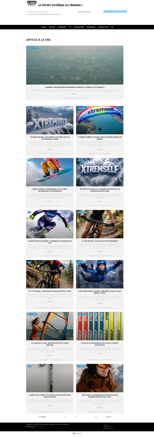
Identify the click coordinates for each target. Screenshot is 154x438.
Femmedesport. (57, 14)
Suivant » (109, 417)
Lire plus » (75, 94)
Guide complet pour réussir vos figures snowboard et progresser (49, 190)
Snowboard (62, 27)
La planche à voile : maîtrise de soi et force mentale (50, 344)
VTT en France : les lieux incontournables (100, 241)
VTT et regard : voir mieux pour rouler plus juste (49, 291)
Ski (112, 27)
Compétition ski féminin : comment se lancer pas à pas (50, 242)
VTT (70, 27)
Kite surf (52, 27)
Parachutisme (79, 27)
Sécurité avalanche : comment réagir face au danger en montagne (99, 190)
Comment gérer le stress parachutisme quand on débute (100, 138)
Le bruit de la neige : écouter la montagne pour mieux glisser (49, 396)
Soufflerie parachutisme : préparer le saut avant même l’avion (99, 292)
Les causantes (40, 426)
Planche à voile (103, 27)
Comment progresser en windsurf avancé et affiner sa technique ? (75, 87)
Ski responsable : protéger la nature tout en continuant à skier (50, 138)
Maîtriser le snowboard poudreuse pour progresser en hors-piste (100, 396)
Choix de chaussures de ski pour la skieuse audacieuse (99, 344)
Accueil (43, 27)
